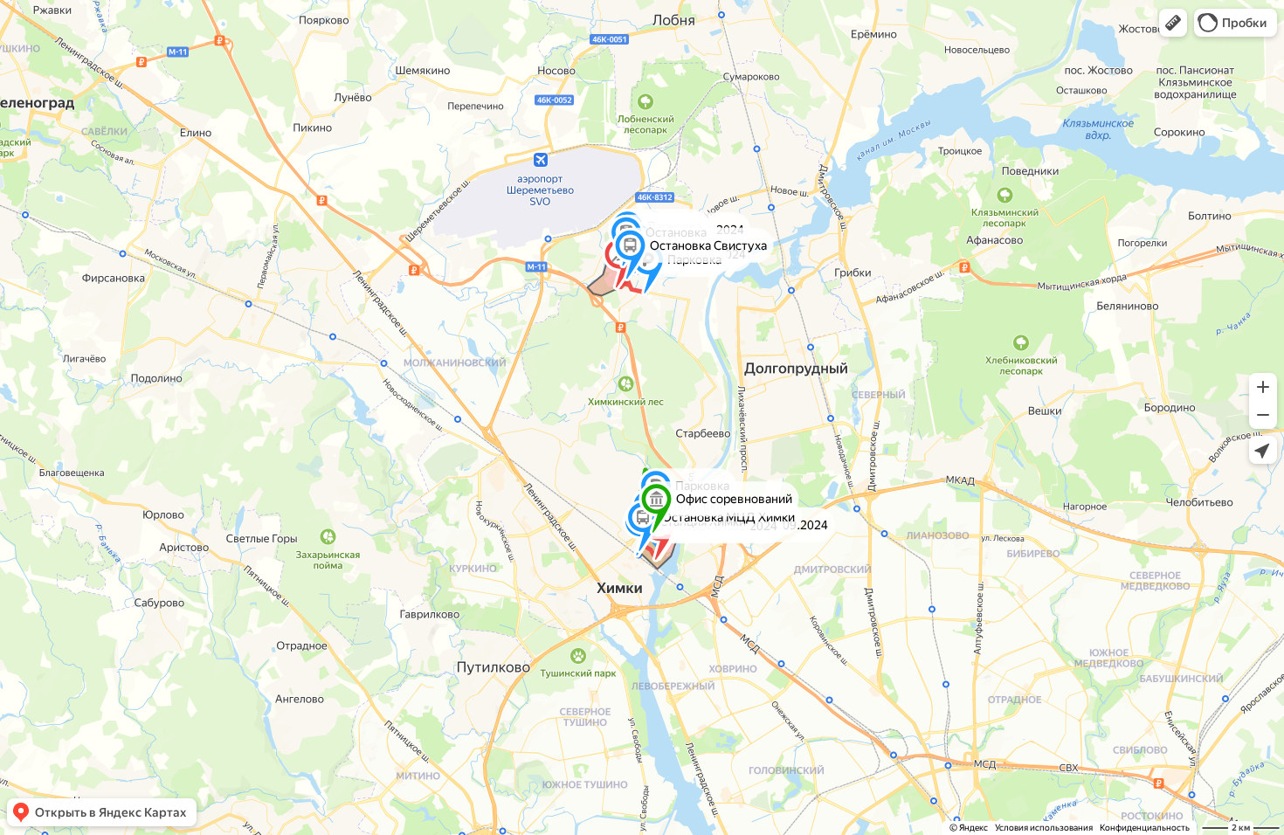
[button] (1173, 23)
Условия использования (1044, 827)
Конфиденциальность (1145, 827)
